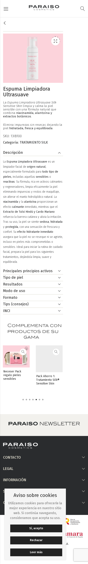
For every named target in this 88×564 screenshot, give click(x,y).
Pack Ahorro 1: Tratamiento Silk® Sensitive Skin (32, 379)
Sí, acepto (36, 528)
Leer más (36, 552)
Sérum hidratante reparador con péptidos (65, 379)
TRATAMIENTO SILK (34, 142)
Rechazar (36, 540)
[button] (23, 399)
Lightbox (55, 41)
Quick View (7, 352)
